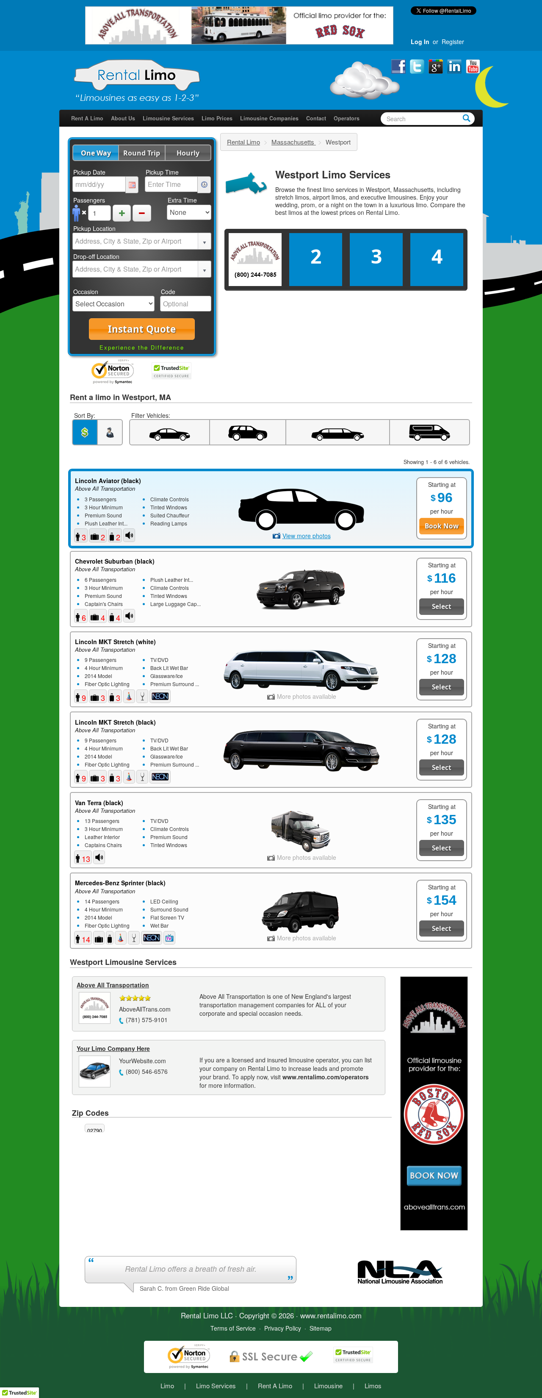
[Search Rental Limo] (466, 118)
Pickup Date (89, 172)
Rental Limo (243, 141)
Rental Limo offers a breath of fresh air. (191, 1268)
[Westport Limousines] (245, 184)
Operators (346, 118)
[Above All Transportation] (239, 24)
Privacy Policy (282, 1328)
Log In (420, 41)
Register (453, 41)
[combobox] (135, 241)
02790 (94, 1130)
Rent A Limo (87, 118)
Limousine (328, 1385)
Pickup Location (94, 228)
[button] (95, 153)
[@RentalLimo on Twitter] (418, 65)
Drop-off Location (96, 256)
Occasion (85, 291)
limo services (340, 189)
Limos (373, 1385)
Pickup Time (162, 172)
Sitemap (321, 1328)
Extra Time (182, 200)
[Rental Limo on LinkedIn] (455, 65)
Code (168, 291)
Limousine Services (168, 118)
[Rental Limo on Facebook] (399, 65)
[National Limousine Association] (400, 1271)
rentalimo (331, 1315)
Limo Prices (217, 118)
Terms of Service (233, 1328)
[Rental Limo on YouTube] (473, 65)
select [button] (204, 242)
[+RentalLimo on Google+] (436, 65)
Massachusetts (293, 141)
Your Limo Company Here (113, 1048)
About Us (123, 118)
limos (295, 212)
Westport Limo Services (332, 174)
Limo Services (216, 1385)
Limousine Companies (269, 118)
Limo (167, 1385)
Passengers (89, 200)
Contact (316, 118)
